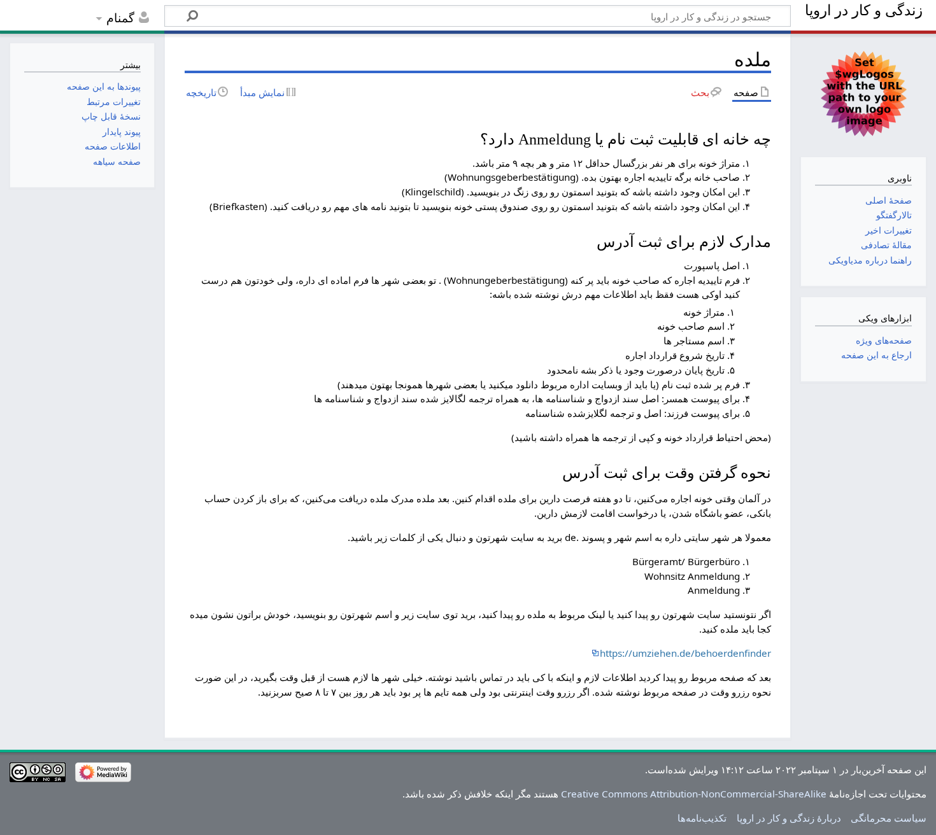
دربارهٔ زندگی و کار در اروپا (789, 817)
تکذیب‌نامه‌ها (702, 817)
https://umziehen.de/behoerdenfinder (685, 653)
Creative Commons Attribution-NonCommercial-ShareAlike (693, 793)
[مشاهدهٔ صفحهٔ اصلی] (863, 94)
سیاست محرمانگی (888, 817)
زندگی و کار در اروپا (864, 11)
